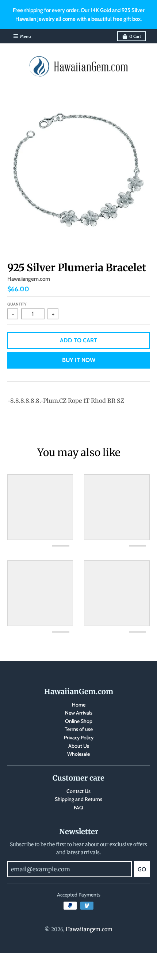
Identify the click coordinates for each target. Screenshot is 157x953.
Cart (135, 36)
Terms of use (79, 729)
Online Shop (78, 721)
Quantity (17, 304)
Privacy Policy (78, 737)
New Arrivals (78, 712)
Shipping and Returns (78, 799)
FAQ (78, 807)
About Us (78, 746)
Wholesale (78, 754)
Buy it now (78, 360)
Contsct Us (78, 791)
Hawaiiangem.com (28, 279)
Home (78, 704)
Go (142, 869)
